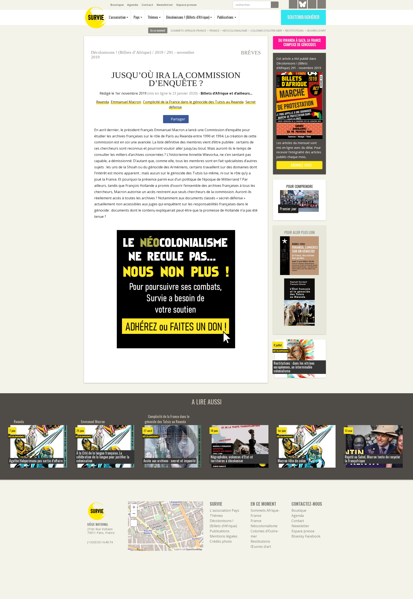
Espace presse (186, 5)
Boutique (117, 5)
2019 (159, 52)
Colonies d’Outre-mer (266, 30)
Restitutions (294, 30)
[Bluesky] (302, 7)
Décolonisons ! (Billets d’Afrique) (187, 17)
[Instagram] (321, 5)
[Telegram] (293, 5)
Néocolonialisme (235, 30)
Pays (137, 17)
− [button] (134, 513)
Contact (147, 5)
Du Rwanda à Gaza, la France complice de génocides (299, 42)
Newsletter (165, 5)
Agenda (132, 5)
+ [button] (134, 507)
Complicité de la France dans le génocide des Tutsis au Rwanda (193, 102)
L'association (117, 17)
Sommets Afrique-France (188, 30)
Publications (225, 17)
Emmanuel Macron (126, 102)
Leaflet (177, 549)
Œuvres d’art (316, 30)
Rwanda (102, 102)
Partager (177, 119)
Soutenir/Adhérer (303, 17)
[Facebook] (312, 5)
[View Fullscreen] (134, 523)
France (214, 30)
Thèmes (153, 17)
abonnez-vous (301, 165)
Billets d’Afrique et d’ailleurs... (226, 93)
